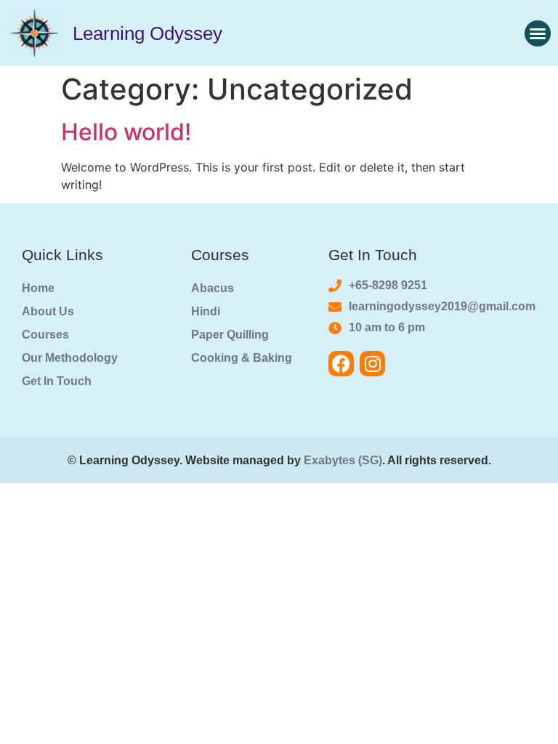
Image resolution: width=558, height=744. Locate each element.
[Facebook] (341, 363)
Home (38, 288)
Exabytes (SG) (343, 460)
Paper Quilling (230, 334)
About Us (48, 311)
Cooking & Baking (241, 358)
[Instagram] (372, 363)
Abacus (212, 288)
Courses (45, 334)
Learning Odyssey (147, 33)
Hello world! (126, 132)
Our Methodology (70, 358)
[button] (538, 33)
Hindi (205, 311)
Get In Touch (57, 381)
